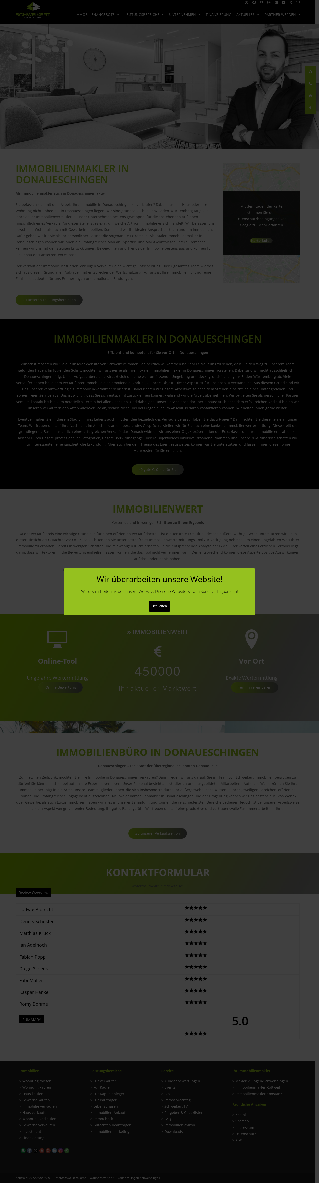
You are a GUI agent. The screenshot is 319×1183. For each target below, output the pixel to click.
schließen (159, 606)
